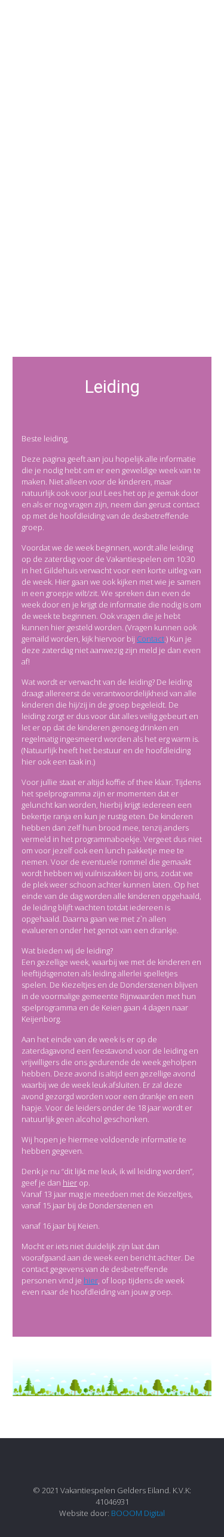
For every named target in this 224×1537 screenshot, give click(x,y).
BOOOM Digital (138, 1513)
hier (70, 1182)
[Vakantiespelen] (112, 24)
